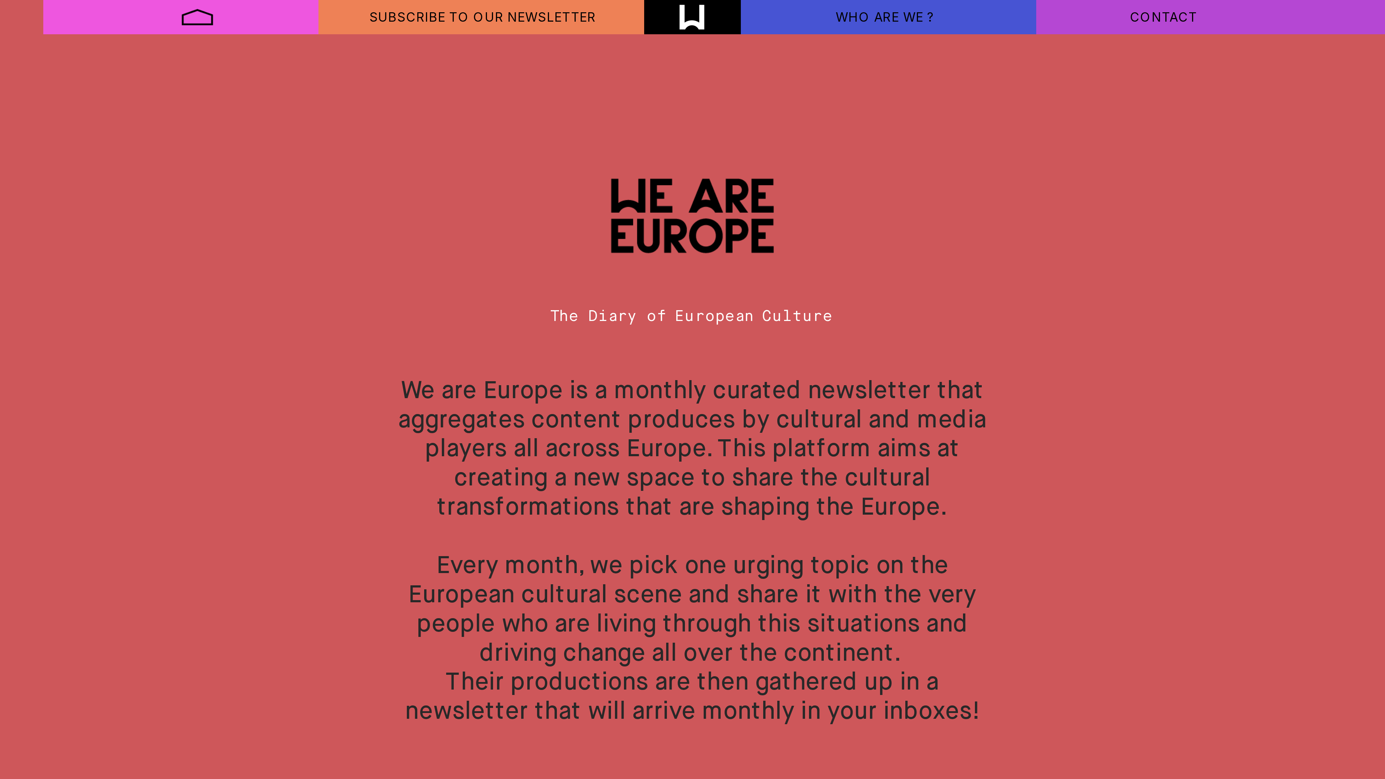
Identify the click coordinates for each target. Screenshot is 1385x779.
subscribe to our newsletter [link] (482, 16)
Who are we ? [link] (884, 16)
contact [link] (1163, 16)
